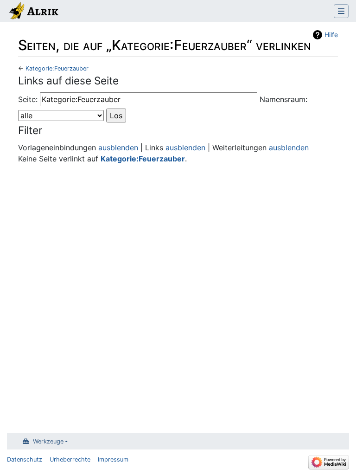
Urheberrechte (70, 459)
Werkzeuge (48, 441)
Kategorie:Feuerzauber (57, 68)
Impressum (113, 459)
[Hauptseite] (33, 12)
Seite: (28, 99)
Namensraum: (283, 99)
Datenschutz (24, 459)
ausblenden (118, 147)
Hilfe (331, 35)
